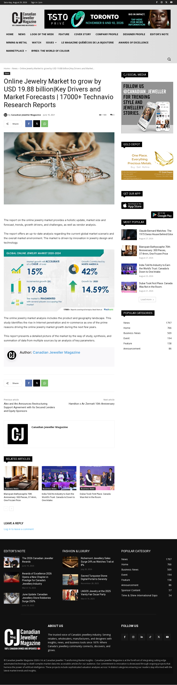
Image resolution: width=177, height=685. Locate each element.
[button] (169, 59)
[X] (166, 2)
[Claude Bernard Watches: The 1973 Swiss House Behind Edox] (129, 234)
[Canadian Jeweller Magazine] (6, 115)
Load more (146, 299)
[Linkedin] (141, 637)
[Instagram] (162, 2)
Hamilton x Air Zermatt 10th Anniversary (91, 403)
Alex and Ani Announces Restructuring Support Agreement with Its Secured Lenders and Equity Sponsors (29, 407)
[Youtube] (171, 2)
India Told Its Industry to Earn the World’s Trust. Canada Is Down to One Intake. (58, 497)
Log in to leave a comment (19, 529)
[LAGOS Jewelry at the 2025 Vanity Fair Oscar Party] (70, 595)
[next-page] (11, 508)
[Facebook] (157, 2)
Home (7, 68)
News (14, 68)
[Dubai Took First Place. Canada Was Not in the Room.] (97, 478)
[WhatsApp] (44, 123)
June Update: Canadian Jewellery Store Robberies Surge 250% (36, 597)
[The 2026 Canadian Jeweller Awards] (11, 562)
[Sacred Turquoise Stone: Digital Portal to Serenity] (70, 579)
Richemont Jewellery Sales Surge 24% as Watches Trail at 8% (97, 561)
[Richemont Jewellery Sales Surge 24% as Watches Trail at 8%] (70, 562)
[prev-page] (6, 508)
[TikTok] (150, 637)
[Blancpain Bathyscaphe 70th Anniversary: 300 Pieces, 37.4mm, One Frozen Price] (21, 478)
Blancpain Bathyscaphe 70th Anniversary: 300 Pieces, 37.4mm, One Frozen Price (20, 497)
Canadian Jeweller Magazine (26, 115)
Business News (11, 488)
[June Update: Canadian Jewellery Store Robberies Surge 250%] (11, 598)
